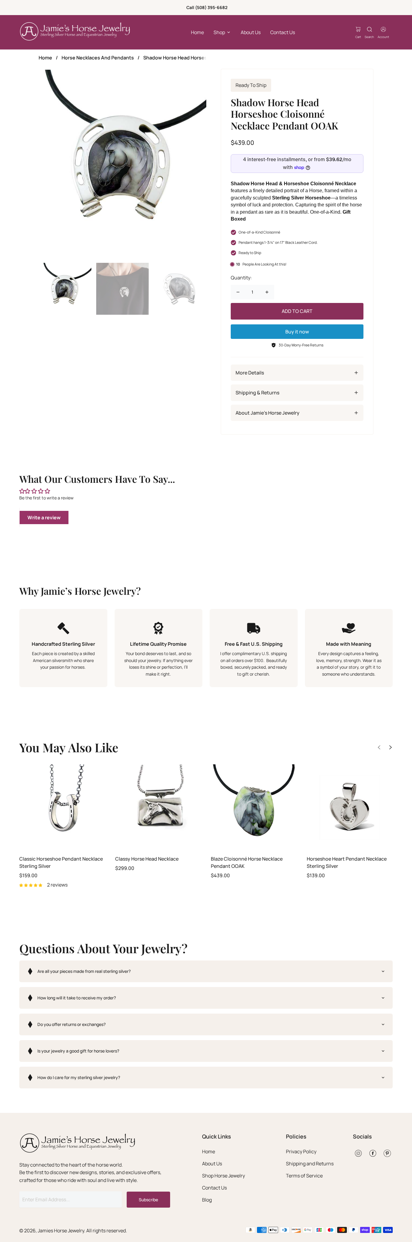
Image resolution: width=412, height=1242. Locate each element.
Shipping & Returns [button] (257, 392)
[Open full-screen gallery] (122, 164)
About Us (251, 32)
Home (197, 32)
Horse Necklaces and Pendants (98, 57)
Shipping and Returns (310, 1163)
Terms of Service (304, 1175)
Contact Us (282, 32)
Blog (207, 1199)
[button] (206, 971)
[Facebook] (372, 1153)
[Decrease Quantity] (238, 292)
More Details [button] (250, 372)
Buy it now (297, 331)
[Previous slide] (379, 747)
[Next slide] (390, 747)
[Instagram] (358, 1153)
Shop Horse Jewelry (223, 1175)
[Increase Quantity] (267, 292)
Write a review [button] (44, 517)
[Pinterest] (387, 1153)
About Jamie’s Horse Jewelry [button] (267, 412)
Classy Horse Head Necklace (147, 858)
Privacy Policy (301, 1151)
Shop (219, 32)
